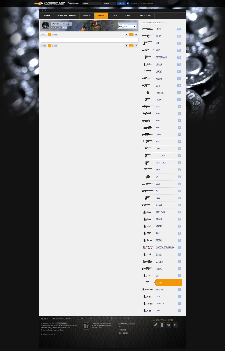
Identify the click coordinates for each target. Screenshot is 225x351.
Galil (158, 148)
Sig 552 (159, 268)
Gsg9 (158, 296)
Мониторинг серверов (62, 319)
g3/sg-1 (159, 134)
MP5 (157, 141)
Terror (159, 240)
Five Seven (160, 156)
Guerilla (160, 303)
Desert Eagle (161, 57)
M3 (157, 191)
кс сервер (122, 330)
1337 (157, 233)
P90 (157, 127)
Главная (45, 319)
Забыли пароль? (146, 3)
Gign (158, 310)
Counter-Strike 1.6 (60, 24)
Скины (90, 319)
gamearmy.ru (62, 323)
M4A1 (158, 85)
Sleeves (159, 261)
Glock (158, 99)
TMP (158, 170)
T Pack (158, 254)
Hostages (160, 289)
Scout (158, 184)
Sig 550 (159, 205)
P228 (158, 198)
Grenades (160, 92)
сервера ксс (123, 333)
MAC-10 (159, 282)
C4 (157, 177)
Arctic (159, 226)
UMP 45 (159, 71)
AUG (157, 120)
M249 (158, 106)
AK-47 (158, 36)
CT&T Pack (160, 212)
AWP (158, 50)
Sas (157, 275)
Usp (157, 43)
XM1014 (159, 78)
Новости (79, 319)
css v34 (121, 327)
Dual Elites (161, 163)
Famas (158, 113)
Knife (158, 29)
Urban (159, 64)
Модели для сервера (165, 247)
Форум (110, 319)
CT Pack (159, 219)
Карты (100, 319)
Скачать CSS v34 (124, 319)
